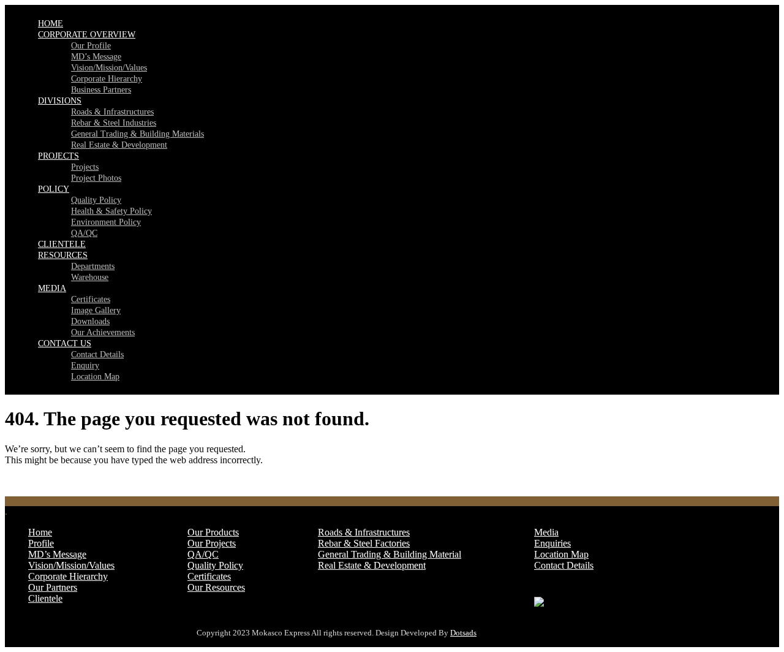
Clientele (45, 598)
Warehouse (89, 277)
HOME (50, 23)
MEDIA (52, 288)
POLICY (53, 189)
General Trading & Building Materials (137, 133)
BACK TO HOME (43, 481)
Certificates (90, 299)
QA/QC (84, 233)
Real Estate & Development (119, 145)
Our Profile (91, 45)
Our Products (213, 532)
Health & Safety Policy (111, 211)
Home (40, 532)
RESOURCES (63, 255)
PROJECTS (58, 156)
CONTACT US (64, 343)
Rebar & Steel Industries (113, 122)
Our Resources (216, 587)
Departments (93, 266)
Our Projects (211, 543)
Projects (85, 167)
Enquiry (85, 365)
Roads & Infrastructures (112, 111)
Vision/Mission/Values (109, 67)
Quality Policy (96, 200)
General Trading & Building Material (389, 554)
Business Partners (101, 89)
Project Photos (96, 178)
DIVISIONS (59, 100)
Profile (41, 543)
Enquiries (552, 543)
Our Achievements (103, 332)
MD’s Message (96, 56)
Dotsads (463, 632)
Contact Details (97, 354)
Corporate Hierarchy (106, 78)
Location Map (95, 376)
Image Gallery (96, 310)
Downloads (90, 321)
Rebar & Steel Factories (364, 543)
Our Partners (52, 587)
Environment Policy (106, 222)
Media (546, 532)
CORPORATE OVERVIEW (86, 34)
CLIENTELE (62, 244)
